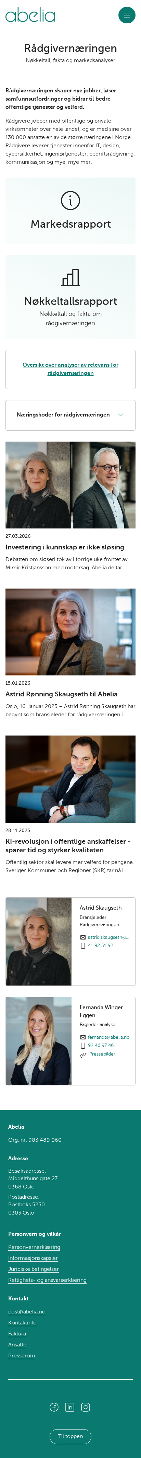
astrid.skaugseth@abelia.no (109, 937)
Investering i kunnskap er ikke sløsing (64, 547)
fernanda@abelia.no (109, 1037)
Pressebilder (101, 1054)
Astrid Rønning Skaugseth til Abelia (61, 694)
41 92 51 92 (100, 945)
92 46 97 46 (101, 1045)
